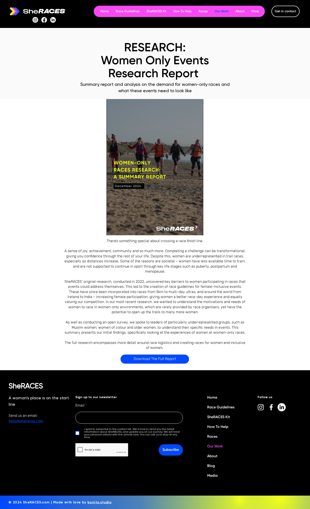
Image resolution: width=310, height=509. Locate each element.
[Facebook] (44, 20)
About (212, 456)
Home (212, 397)
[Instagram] (35, 20)
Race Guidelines (220, 407)
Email (79, 405)
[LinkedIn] (53, 20)
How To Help (217, 427)
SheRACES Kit (218, 417)
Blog (211, 466)
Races (212, 436)
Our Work (215, 446)
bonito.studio (100, 502)
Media (212, 475)
